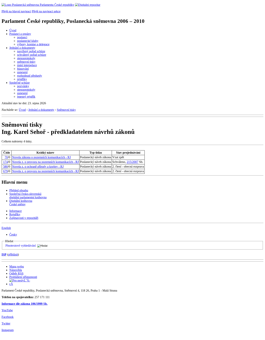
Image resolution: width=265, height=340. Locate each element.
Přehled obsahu (18, 190)
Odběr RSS (16, 273)
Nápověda (15, 270)
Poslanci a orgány (20, 33)
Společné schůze (19, 82)
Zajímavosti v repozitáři (23, 217)
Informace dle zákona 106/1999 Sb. (25, 303)
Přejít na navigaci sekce (46, 11)
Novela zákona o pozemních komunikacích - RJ (41, 157)
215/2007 (132, 162)
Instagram (8, 330)
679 (5, 171)
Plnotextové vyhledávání (20, 245)
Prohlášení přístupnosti (23, 277)
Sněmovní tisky (66, 109)
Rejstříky (14, 214)
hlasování (23, 68)
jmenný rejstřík (26, 96)
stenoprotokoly (26, 58)
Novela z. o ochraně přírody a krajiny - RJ (38, 166)
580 (5, 166)
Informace (15, 211)
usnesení (22, 72)
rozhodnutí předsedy (29, 75)
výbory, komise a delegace (33, 44)
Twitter (6, 323)
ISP (4, 254)
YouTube (7, 310)
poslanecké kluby (27, 40)
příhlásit (13, 254)
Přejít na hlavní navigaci (16, 11)
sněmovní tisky (26, 61)
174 (5, 162)
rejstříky (22, 79)
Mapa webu (16, 266)
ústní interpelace (27, 65)
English (6, 228)
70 (6, 157)
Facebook (8, 316)
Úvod (12, 30)
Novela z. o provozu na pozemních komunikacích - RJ (45, 162)
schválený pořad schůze (31, 54)
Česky (13, 234)
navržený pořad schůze (31, 51)
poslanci (22, 37)
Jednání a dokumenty (22, 47)
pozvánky (23, 86)
